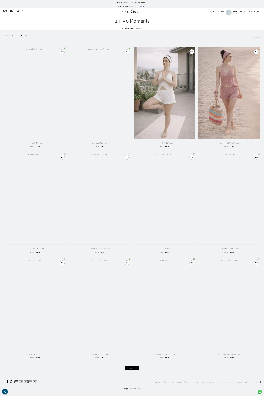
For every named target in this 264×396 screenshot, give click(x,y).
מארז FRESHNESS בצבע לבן (164, 354)
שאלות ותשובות (182, 382)
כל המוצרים (256, 37)
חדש (258, 12)
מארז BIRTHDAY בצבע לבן (164, 143)
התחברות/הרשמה (208, 382)
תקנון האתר (254, 382)
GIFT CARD (220, 12)
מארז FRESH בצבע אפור (99, 354)
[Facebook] (7, 381)
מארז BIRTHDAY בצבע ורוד (229, 143)
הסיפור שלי (221, 382)
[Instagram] (11, 381)
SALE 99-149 (251, 12)
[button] (261, 2)
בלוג (164, 382)
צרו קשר (212, 12)
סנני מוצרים (8, 36)
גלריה (172, 382)
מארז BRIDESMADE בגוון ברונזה (229, 354)
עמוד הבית (139, 28)
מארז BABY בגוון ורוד (35, 143)
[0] (13, 11)
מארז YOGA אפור (35, 354)
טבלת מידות (195, 382)
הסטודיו (230, 382)
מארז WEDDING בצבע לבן (35, 248)
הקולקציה (242, 12)
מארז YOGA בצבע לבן (164, 248)
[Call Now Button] (5, 391)
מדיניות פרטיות (242, 382)
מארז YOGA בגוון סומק (100, 143)
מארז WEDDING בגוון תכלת (229, 248)
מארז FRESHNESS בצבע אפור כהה (99, 248)
